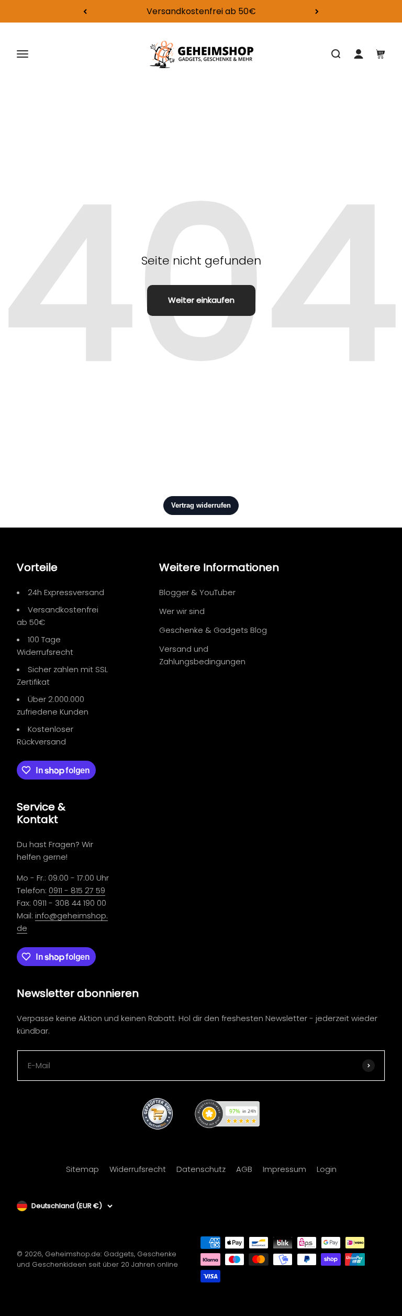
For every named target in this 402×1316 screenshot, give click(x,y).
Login (327, 1169)
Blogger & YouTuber (197, 592)
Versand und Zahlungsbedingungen (202, 655)
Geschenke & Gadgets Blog (213, 629)
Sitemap (82, 1169)
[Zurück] (85, 11)
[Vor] (317, 11)
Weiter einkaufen (201, 299)
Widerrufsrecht (137, 1169)
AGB (244, 1169)
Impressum (284, 1169)
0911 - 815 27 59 (77, 890)
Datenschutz (201, 1169)
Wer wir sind (182, 611)
